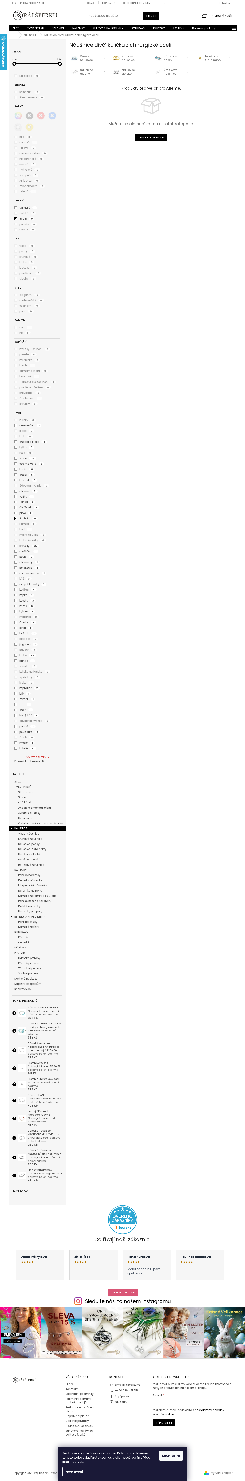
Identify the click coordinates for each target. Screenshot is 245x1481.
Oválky (26, 622)
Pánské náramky (29, 875)
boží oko (27, 639)
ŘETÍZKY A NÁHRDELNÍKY (29, 916)
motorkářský (30, 300)
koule (25, 557)
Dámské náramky (30, 880)
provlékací (29, 273)
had (24, 529)
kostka (26, 601)
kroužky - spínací (33, 349)
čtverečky (28, 562)
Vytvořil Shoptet (222, 1473)
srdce (26, 458)
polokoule (28, 568)
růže (25, 453)
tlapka (26, 502)
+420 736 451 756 (127, 1390)
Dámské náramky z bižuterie (37, 896)
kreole (26, 365)
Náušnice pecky (29, 844)
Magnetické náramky (32, 885)
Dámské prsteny (29, 958)
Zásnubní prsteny (30, 968)
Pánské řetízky (27, 922)
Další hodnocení (123, 1292)
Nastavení (74, 1471)
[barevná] (18, 116)
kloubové (28, 376)
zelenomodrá (31, 186)
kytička (27, 590)
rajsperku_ (122, 1402)
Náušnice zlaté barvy (32, 849)
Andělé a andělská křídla (34, 808)
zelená (26, 191)
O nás (91, 3)
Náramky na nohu (30, 891)
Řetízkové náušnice (31, 865)
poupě (26, 726)
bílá (24, 137)
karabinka (28, 360)
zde (80, 1462)
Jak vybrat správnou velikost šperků (79, 1432)
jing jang (27, 644)
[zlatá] (29, 127)
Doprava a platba (77, 1416)
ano (24, 327)
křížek (26, 606)
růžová (26, 164)
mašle (26, 743)
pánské (27, 224)
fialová (26, 148)
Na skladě (28, 76)
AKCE (17, 782)
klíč (24, 694)
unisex (26, 229)
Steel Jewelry (31, 97)
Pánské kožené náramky (34, 901)
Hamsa (27, 524)
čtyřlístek (28, 507)
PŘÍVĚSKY (20, 947)
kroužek (27, 480)
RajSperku (28, 92)
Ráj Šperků (122, 1396)
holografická (30, 159)
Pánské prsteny (28, 963)
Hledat (151, 16)
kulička (28, 518)
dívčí (26, 219)
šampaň (27, 175)
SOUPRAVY (21, 932)
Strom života (26, 792)
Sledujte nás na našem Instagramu (128, 1301)
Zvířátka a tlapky (29, 813)
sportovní (28, 306)
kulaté (26, 748)
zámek (26, 699)
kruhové (27, 257)
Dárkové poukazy (25, 979)
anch (25, 710)
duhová (27, 142)
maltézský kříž (31, 535)
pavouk (27, 650)
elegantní (28, 295)
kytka (25, 447)
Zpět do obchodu (151, 137)
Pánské (23, 937)
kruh (25, 436)
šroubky (27, 404)
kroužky (27, 268)
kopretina (28, 688)
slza (24, 704)
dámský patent (32, 371)
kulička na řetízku (33, 671)
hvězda (27, 633)
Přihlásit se (164, 1423)
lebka (25, 431)
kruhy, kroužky (31, 540)
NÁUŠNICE (20, 828)
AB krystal (28, 181)
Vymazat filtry (35, 757)
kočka (26, 469)
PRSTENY (20, 953)
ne (24, 333)
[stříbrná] (18, 127)
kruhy (26, 262)
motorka (28, 617)
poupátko (28, 732)
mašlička (27, 551)
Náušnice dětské (29, 859)
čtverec (27, 491)
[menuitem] (16, 28)
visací (26, 246)
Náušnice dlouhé (29, 854)
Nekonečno (25, 818)
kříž (24, 578)
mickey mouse (32, 573)
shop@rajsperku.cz (127, 1385)
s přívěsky (28, 677)
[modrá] (52, 116)
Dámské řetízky (28, 927)
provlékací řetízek (34, 387)
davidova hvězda (33, 721)
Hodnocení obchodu (79, 1426)
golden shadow (32, 153)
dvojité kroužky (31, 584)
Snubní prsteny (28, 973)
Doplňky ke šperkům (27, 984)
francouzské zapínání (36, 382)
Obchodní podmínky (136, 3)
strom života (30, 464)
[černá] (29, 116)
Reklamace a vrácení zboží (80, 1409)
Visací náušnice (28, 834)
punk (25, 311)
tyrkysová (28, 170)
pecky (26, 251)
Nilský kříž (28, 715)
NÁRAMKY (20, 870)
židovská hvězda (33, 485)
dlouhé (26, 279)
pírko (25, 513)
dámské (27, 208)
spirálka (27, 666)
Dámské (23, 942)
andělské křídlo (32, 442)
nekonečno (29, 425)
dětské (26, 213)
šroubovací (29, 398)
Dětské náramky (29, 906)
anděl (26, 475)
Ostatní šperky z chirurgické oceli (40, 823)
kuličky (26, 420)
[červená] (41, 116)
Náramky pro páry (30, 911)
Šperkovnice (22, 989)
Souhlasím (171, 1456)
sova (25, 628)
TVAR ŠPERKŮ (22, 787)
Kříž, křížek (25, 802)
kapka (25, 595)
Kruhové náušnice (30, 839)
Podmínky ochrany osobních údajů (78, 1400)
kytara (26, 611)
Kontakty (108, 3)
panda (26, 661)
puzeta (27, 354)
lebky (25, 683)
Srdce (22, 797)
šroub (26, 737)
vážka (25, 497)
